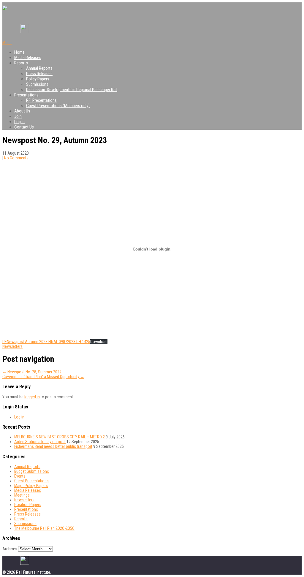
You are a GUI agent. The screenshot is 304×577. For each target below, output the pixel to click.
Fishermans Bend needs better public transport (53, 446)
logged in (32, 396)
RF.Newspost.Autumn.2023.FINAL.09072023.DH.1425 (46, 341)
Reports (21, 63)
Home (19, 52)
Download (98, 341)
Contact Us (24, 127)
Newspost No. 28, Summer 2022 (31, 372)
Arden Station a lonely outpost (40, 441)
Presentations (26, 95)
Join (18, 116)
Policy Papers (37, 79)
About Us (22, 111)
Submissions (37, 84)
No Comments (16, 158)
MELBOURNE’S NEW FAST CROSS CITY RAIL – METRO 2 (59, 437)
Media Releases (27, 57)
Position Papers (27, 504)
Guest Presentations (31, 480)
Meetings (22, 495)
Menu (7, 42)
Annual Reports (39, 68)
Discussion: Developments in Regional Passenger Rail (71, 89)
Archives (9, 548)
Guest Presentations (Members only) (58, 105)
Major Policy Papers (31, 485)
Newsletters (12, 346)
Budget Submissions (31, 471)
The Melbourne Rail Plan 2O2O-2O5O (44, 528)
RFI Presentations (41, 100)
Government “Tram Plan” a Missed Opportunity (43, 376)
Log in (19, 417)
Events (20, 476)
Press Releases (39, 73)
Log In (19, 121)
